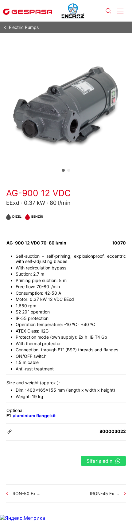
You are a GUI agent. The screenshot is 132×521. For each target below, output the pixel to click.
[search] (108, 11)
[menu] (120, 11)
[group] (66, 105)
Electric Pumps (24, 27)
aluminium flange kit (34, 415)
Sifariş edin (99, 461)
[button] (63, 170)
